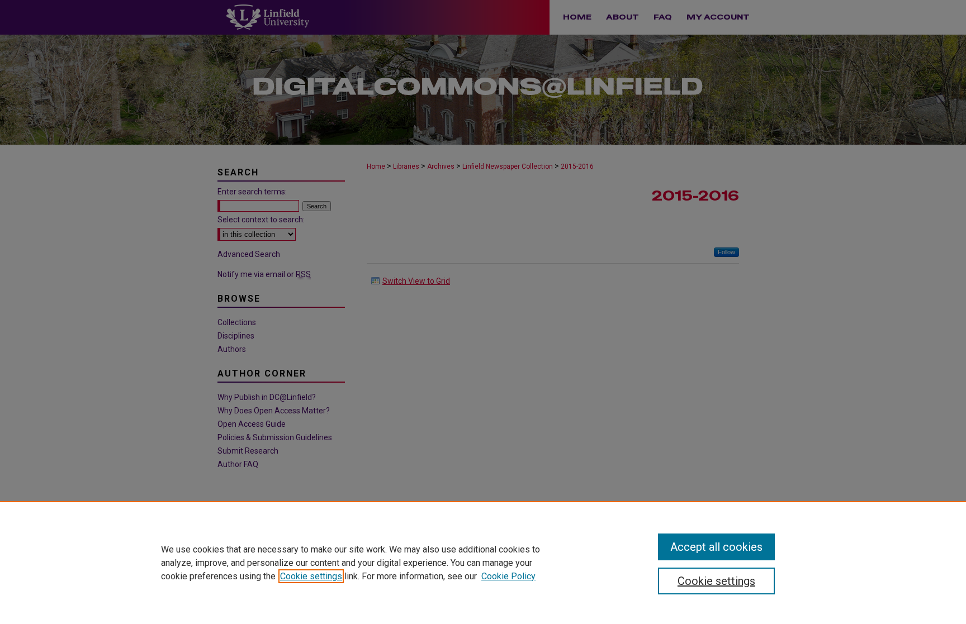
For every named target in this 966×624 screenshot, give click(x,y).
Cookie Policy (508, 576)
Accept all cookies (716, 547)
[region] (483, 562)
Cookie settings (311, 576)
